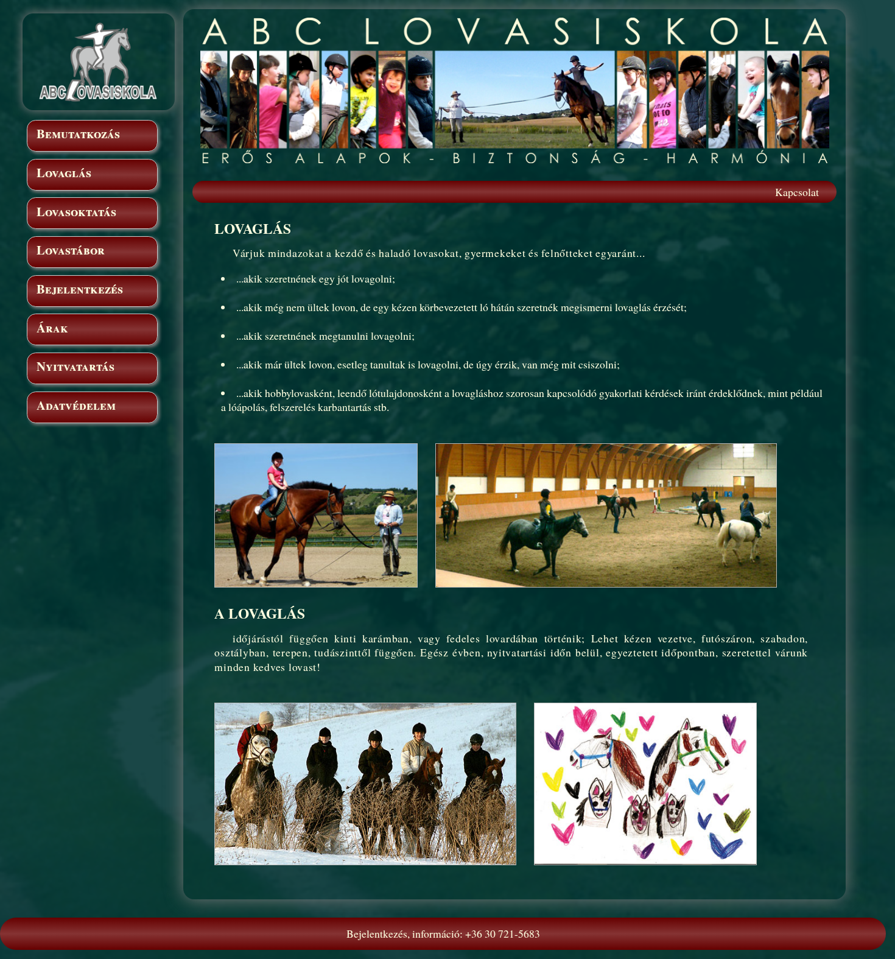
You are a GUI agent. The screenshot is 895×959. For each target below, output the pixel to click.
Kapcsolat (797, 191)
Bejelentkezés (80, 288)
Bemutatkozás (78, 133)
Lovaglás (64, 172)
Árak (52, 327)
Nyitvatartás (75, 366)
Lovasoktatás (76, 211)
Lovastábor (71, 250)
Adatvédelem (76, 405)
